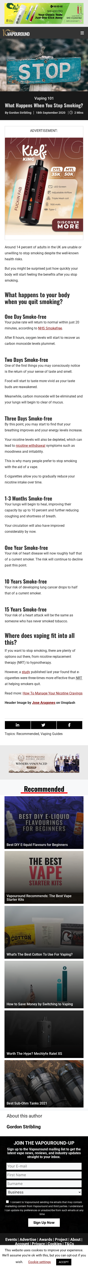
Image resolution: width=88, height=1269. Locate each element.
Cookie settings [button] (39, 1262)
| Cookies (54, 1243)
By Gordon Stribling (18, 112)
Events (11, 1239)
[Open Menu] (82, 33)
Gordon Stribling (24, 1126)
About (75, 1239)
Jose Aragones (43, 703)
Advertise (28, 1239)
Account (22, 1243)
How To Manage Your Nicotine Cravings (52, 693)
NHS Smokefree (50, 328)
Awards (45, 1239)
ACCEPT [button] (64, 1262)
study (26, 672)
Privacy (38, 1243)
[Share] (18, 725)
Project (61, 1239)
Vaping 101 (44, 98)
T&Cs (69, 1243)
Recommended (27, 734)
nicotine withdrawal (30, 446)
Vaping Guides (52, 734)
